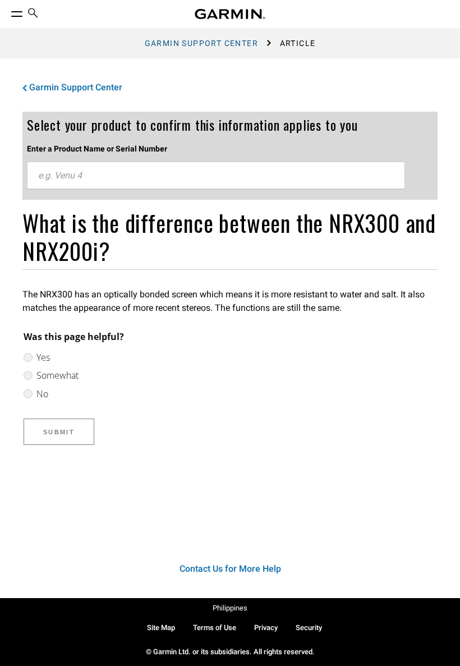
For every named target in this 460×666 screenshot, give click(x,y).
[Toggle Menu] (6, 11)
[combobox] (216, 176)
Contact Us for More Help (230, 568)
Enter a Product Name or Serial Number (97, 148)
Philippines (230, 608)
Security (309, 627)
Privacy (266, 627)
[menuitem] (33, 14)
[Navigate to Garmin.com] (230, 14)
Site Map (161, 627)
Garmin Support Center (201, 43)
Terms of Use (214, 627)
